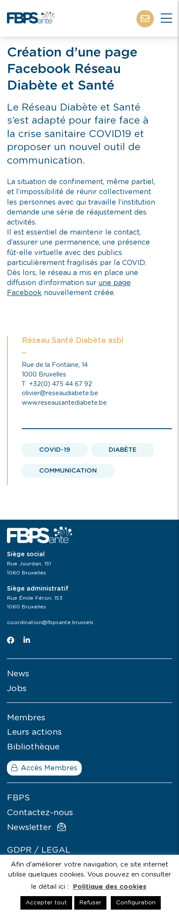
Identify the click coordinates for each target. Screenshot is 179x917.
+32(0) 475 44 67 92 (60, 384)
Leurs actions (34, 732)
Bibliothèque (33, 747)
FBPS (18, 798)
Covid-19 (54, 450)
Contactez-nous (40, 813)
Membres (26, 718)
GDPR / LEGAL (38, 850)
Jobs (17, 689)
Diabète (122, 450)
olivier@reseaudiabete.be (60, 393)
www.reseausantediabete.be (64, 403)
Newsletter (30, 827)
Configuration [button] (136, 903)
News (18, 674)
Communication (68, 470)
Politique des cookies (109, 886)
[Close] (166, 18)
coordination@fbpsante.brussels (50, 622)
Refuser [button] (90, 903)
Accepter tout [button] (46, 903)
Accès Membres (49, 768)
